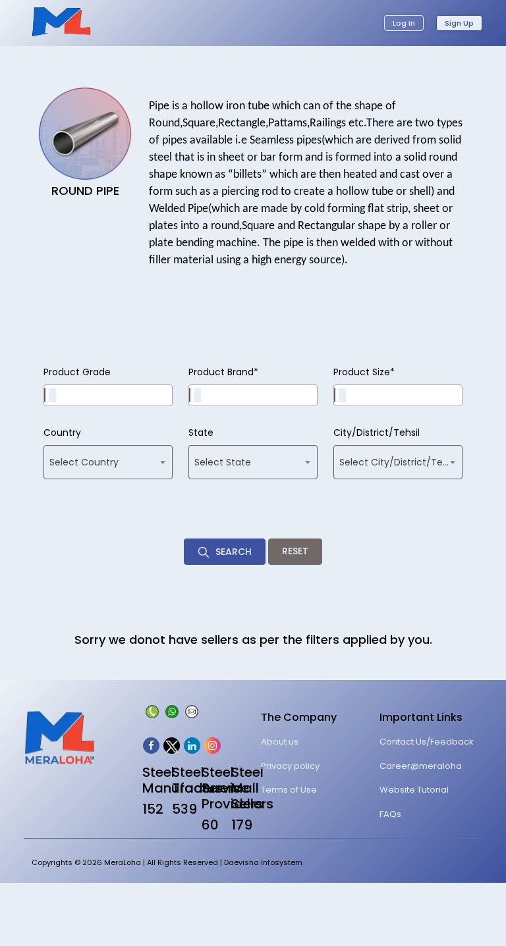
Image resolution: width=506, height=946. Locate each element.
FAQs (390, 814)
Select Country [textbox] (84, 462)
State (200, 432)
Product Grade (77, 372)
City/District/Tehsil (376, 432)
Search (232, 551)
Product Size (364, 372)
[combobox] (108, 395)
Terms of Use (289, 789)
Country (62, 432)
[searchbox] (52, 395)
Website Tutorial (414, 789)
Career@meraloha (421, 766)
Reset (295, 551)
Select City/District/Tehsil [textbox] (398, 462)
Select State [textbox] (222, 462)
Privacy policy (290, 766)
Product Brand (223, 372)
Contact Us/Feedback (427, 741)
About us (279, 741)
